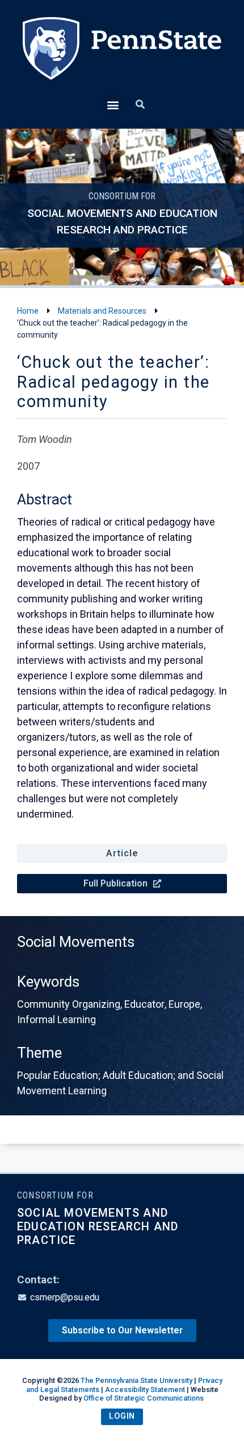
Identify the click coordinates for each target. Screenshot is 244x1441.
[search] (140, 104)
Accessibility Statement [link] (145, 1389)
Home (28, 310)
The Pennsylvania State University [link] (136, 1380)
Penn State (122, 56)
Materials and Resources (102, 310)
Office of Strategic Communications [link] (143, 1398)
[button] (112, 104)
